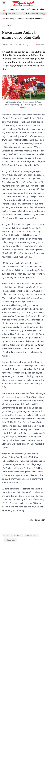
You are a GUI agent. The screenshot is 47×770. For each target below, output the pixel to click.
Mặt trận (20, 9)
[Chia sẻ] (45, 767)
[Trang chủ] (4, 9)
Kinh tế (35, 9)
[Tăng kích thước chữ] (32, 767)
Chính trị (10, 9)
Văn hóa (43, 9)
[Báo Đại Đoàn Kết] (23, 3)
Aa (29, 767)
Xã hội (28, 9)
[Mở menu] (4, 3)
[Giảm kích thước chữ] (25, 767)
